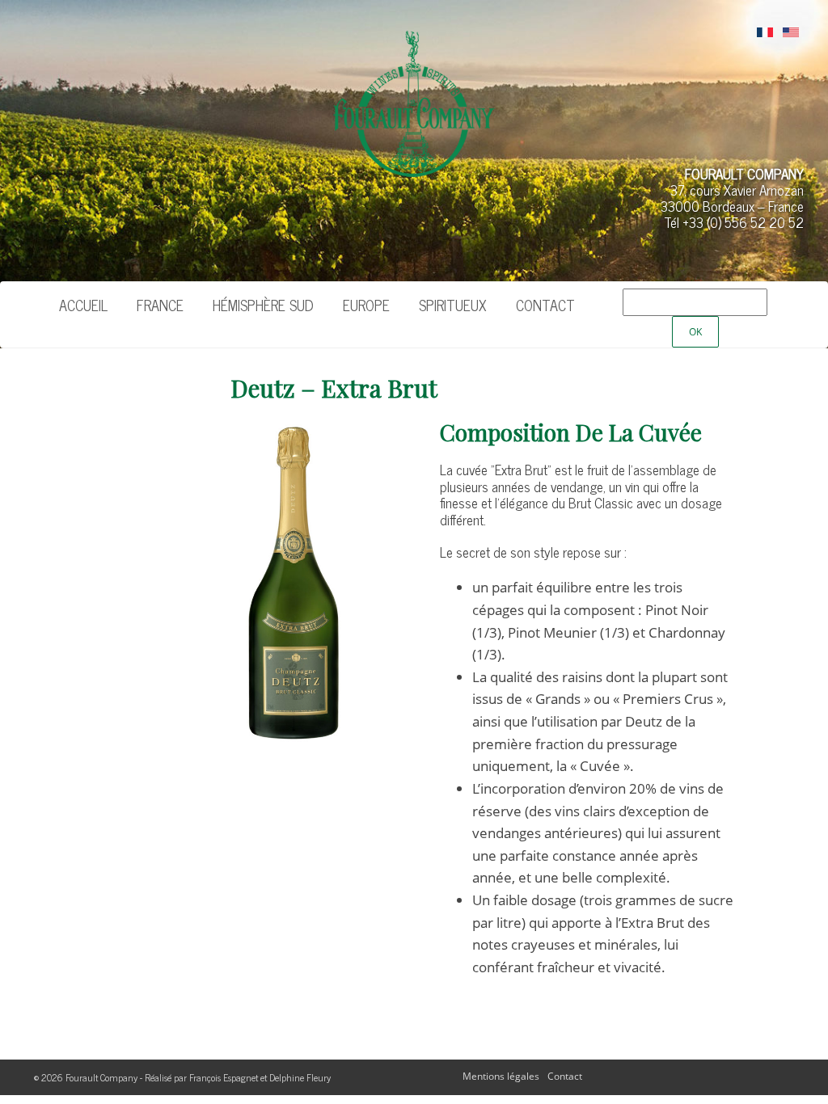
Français (765, 33)
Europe (366, 305)
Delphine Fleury (300, 1077)
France (160, 305)
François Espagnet (223, 1077)
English (791, 33)
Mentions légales (501, 1076)
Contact (545, 305)
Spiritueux (453, 305)
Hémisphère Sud (263, 305)
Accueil (83, 305)
